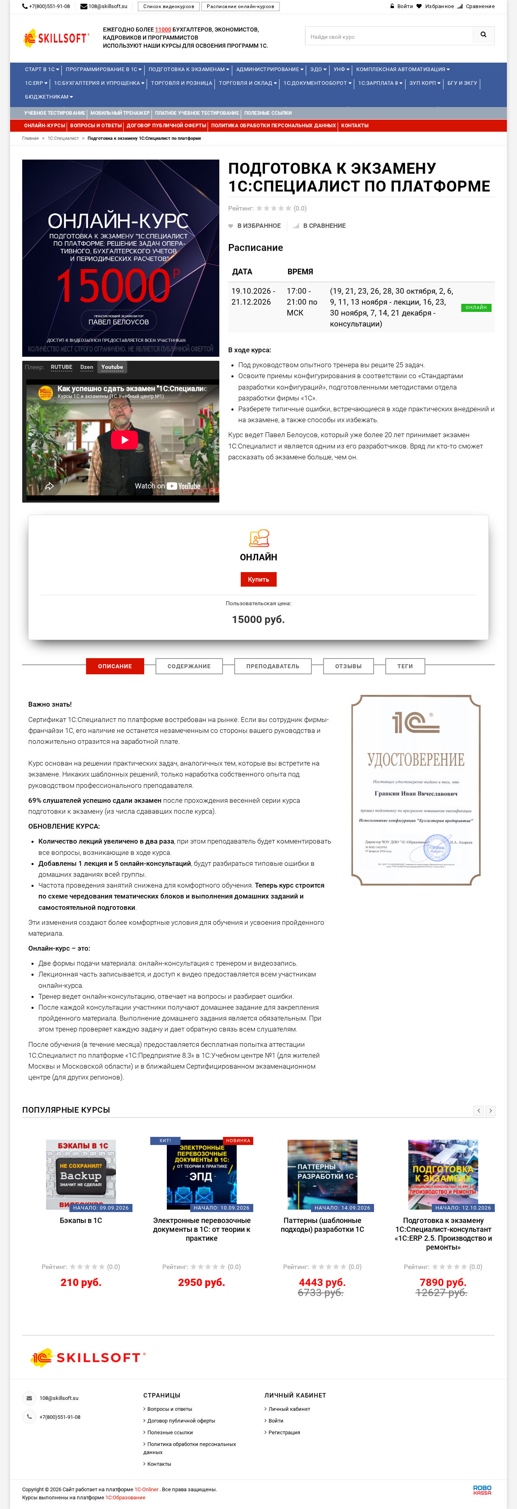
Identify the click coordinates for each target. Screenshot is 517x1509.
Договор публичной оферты (181, 1421)
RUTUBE (61, 367)
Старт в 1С (40, 69)
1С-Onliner (147, 1489)
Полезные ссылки (170, 1432)
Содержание (189, 666)
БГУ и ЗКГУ (462, 83)
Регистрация (284, 1432)
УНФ (340, 69)
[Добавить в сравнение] (90, 1144)
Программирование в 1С (102, 69)
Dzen (86, 367)
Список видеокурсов (168, 6)
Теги (405, 666)
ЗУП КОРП (424, 83)
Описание (115, 666)
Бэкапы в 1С (78, 1220)
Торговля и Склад (246, 83)
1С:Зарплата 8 (378, 83)
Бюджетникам (47, 97)
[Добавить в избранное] (64, 1144)
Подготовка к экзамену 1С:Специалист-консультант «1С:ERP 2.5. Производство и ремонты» (440, 1233)
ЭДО (317, 69)
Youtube (112, 367)
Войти (276, 1421)
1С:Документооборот (316, 83)
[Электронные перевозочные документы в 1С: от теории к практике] (198, 1174)
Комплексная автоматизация (401, 69)
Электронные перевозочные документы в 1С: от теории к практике (199, 1229)
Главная (33, 138)
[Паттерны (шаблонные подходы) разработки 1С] (319, 1174)
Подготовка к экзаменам (188, 69)
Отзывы (348, 666)
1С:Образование (125, 1497)
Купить (258, 579)
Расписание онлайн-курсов (240, 6)
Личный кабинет (289, 1409)
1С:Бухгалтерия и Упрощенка (97, 83)
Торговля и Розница (181, 83)
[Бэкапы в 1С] (78, 1174)
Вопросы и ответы (169, 1409)
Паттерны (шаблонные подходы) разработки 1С (319, 1224)
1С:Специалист (66, 138)
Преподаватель (273, 666)
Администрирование (268, 69)
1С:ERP (34, 83)
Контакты (159, 1464)
